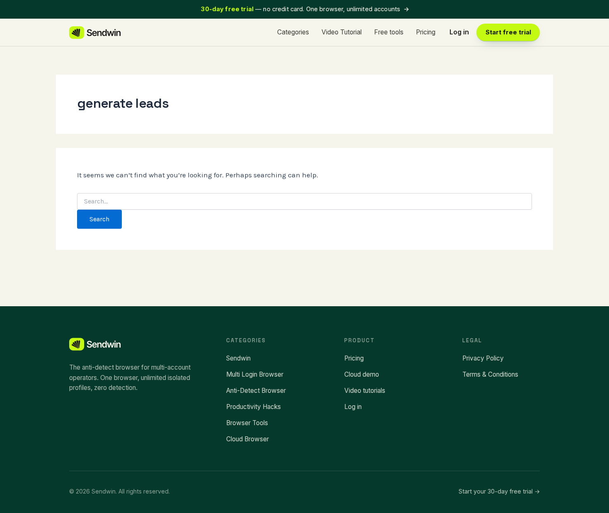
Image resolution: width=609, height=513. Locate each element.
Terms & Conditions (490, 374)
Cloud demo (361, 374)
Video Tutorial (341, 32)
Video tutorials (364, 390)
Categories (293, 32)
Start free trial (508, 32)
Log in (459, 32)
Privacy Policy (483, 358)
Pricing (425, 32)
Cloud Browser (247, 439)
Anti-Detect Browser (256, 390)
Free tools (389, 32)
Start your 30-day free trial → (499, 491)
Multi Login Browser (254, 374)
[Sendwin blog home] (95, 32)
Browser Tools (247, 423)
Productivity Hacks (253, 407)
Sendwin (238, 358)
